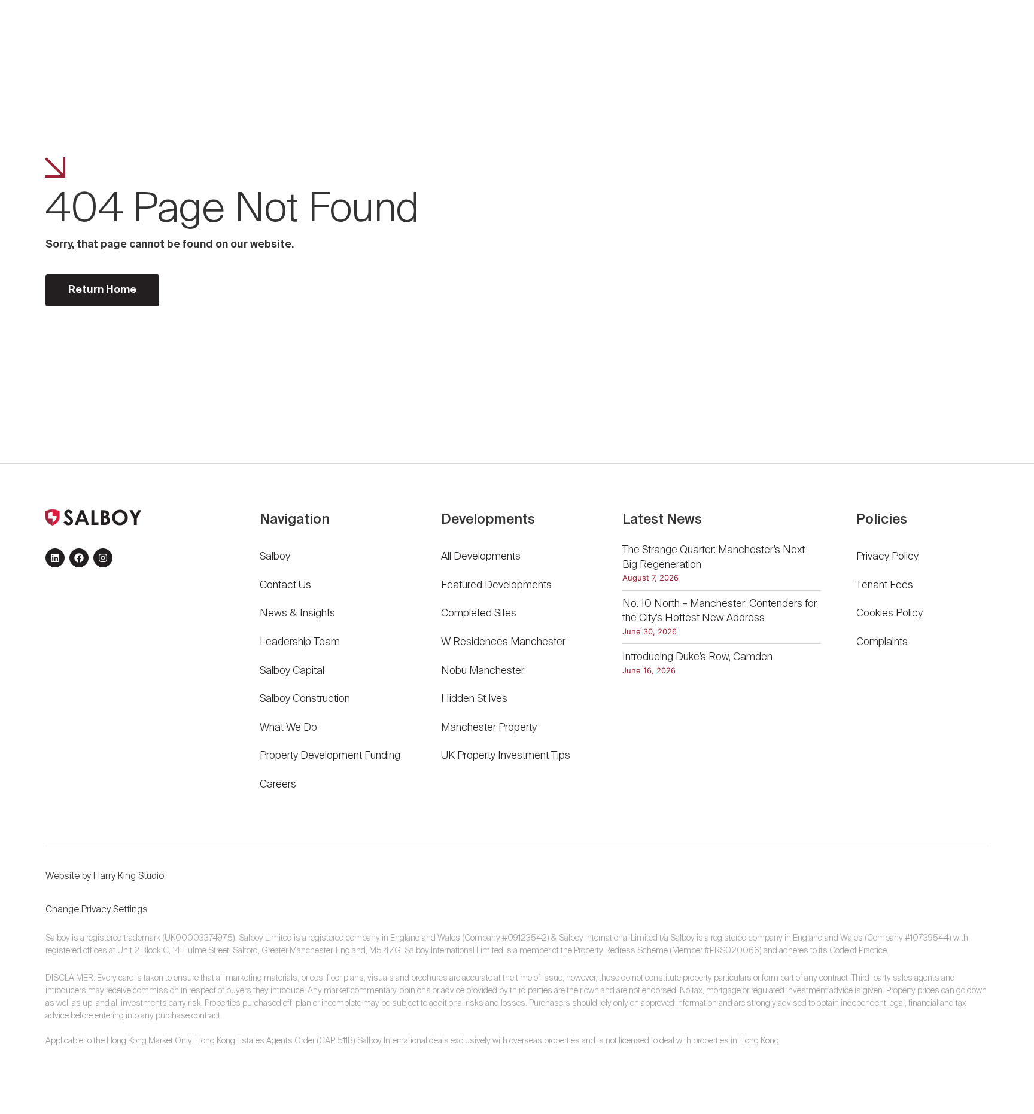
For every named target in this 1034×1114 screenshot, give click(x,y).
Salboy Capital (292, 671)
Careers (278, 784)
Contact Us (285, 585)
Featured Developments (496, 585)
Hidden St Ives (474, 699)
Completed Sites (478, 613)
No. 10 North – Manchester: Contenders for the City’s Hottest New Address (719, 611)
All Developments (481, 556)
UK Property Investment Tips (505, 755)
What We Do (288, 727)
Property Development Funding (330, 755)
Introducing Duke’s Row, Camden (697, 657)
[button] (953, 39)
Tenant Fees (886, 585)
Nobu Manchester (482, 671)
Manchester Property (489, 727)
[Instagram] (102, 557)
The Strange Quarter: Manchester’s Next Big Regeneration (713, 557)
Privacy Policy (887, 556)
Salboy (275, 556)
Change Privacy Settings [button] (96, 910)
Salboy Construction (305, 699)
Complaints (882, 642)
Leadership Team (300, 642)
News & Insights (297, 613)
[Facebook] (79, 557)
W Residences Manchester (503, 642)
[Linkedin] (55, 557)
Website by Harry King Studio (104, 876)
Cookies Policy (889, 613)
